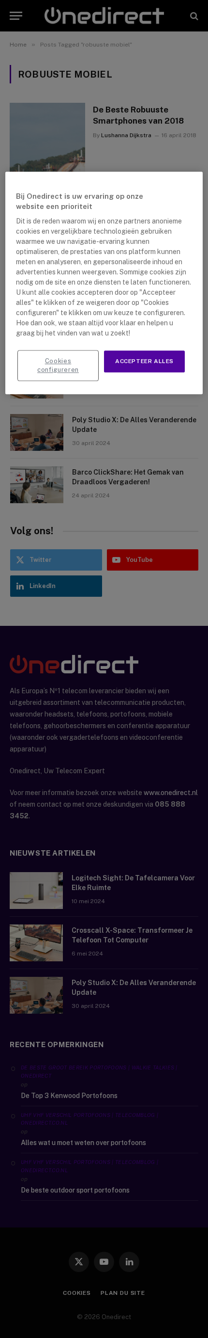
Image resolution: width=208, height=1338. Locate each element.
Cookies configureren (58, 365)
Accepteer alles (144, 361)
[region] (104, 283)
